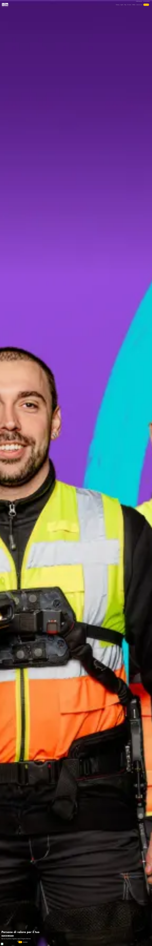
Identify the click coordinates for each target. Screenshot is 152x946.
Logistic (121, 4)
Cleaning (117, 4)
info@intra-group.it (139, 1)
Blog (125, 4)
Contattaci (146, 4)
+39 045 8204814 (146, 1)
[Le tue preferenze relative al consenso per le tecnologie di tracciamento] (2, 944)
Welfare (133, 4)
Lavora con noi (139, 4)
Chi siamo (129, 4)
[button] (23, 942)
